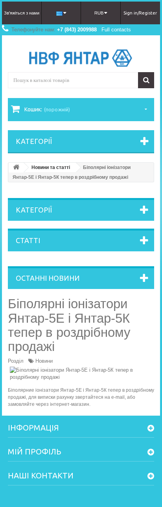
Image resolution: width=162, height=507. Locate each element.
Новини (44, 361)
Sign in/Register (140, 13)
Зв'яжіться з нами (21, 13)
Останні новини (48, 278)
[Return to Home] (16, 168)
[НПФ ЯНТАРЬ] (81, 58)
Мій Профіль (34, 451)
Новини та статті (50, 167)
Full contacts (116, 30)
